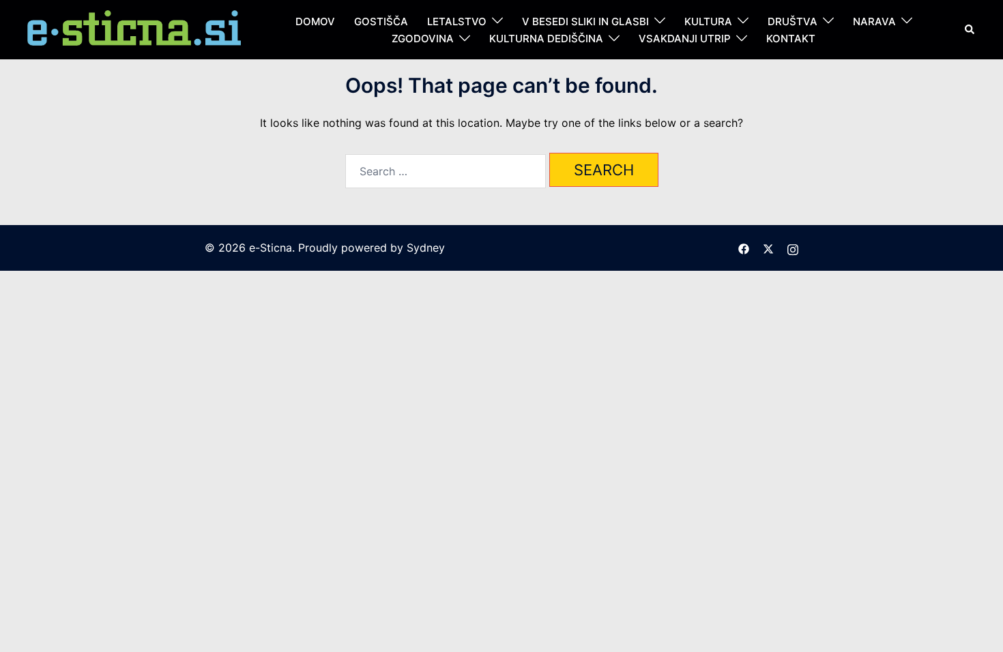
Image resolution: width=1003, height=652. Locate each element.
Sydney (426, 247)
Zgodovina (423, 38)
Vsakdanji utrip (685, 38)
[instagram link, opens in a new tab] (792, 247)
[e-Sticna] (135, 28)
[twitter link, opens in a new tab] (768, 247)
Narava (874, 21)
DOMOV (315, 21)
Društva (792, 21)
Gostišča (381, 21)
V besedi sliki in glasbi (585, 21)
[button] (970, 29)
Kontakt (790, 38)
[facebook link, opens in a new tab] (743, 247)
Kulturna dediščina (546, 38)
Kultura (708, 21)
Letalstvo (456, 21)
